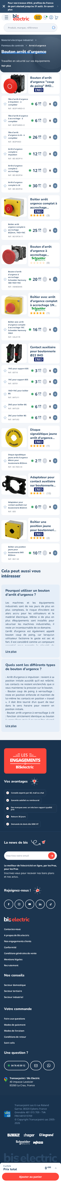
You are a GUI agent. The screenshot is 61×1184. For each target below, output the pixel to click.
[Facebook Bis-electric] (8, 904)
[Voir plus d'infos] (55, 1168)
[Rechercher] (53, 27)
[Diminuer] (45, 103)
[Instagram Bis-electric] (19, 904)
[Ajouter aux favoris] (5, 104)
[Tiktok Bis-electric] (50, 904)
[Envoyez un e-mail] (36, 1065)
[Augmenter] (55, 103)
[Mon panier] (56, 17)
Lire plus (10, 651)
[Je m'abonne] (51, 855)
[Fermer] (4, 6)
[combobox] (30, 27)
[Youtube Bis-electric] (29, 904)
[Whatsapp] (49, 1065)
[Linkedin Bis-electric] (40, 904)
